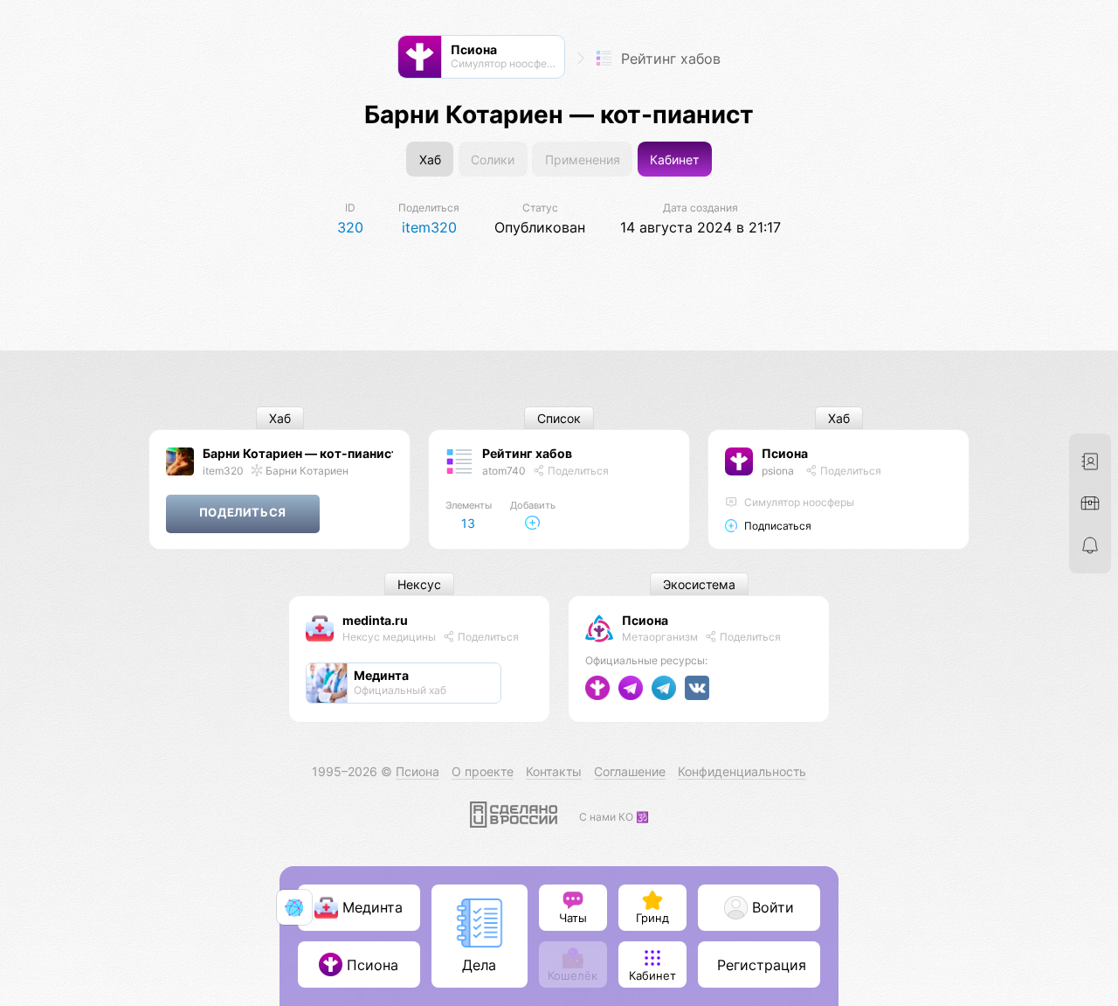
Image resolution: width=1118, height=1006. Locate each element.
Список (559, 418)
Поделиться (577, 470)
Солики (492, 159)
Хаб (430, 159)
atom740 (504, 470)
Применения (582, 159)
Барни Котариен (306, 470)
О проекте (483, 771)
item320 (223, 470)
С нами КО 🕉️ (614, 816)
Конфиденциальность (742, 771)
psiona (778, 470)
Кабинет (674, 159)
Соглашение (630, 771)
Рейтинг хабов (669, 58)
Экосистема (699, 584)
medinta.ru (375, 620)
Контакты (554, 771)
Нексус (419, 584)
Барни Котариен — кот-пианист (300, 453)
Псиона (785, 453)
